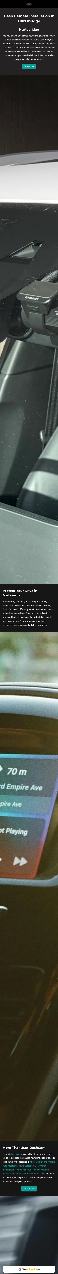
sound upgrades (26, 1165)
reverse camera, (22, 1169)
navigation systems (39, 1169)
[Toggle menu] (54, 4)
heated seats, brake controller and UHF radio (24, 1173)
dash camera (16, 1154)
